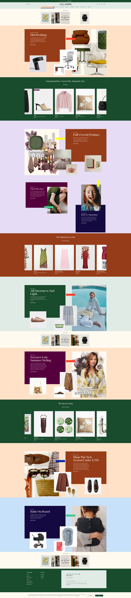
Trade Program (29, 581)
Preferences (90, 595)
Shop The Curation (65, 240)
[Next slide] (126, 52)
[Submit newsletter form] (86, 581)
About (28, 574)
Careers (28, 579)
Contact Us (29, 576)
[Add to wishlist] (30, 90)
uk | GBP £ (28, 4)
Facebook (42, 576)
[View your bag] (104, 4)
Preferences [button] (78, 595)
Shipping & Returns (30, 582)
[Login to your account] (99, 4)
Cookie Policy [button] (59, 595)
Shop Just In (65, 84)
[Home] (65, 4)
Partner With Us (29, 577)
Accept (99, 595)
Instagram (42, 574)
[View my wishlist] (101, 4)
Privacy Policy (81, 583)
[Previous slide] (4, 52)
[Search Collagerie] (97, 4)
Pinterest (42, 577)
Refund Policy (29, 584)
